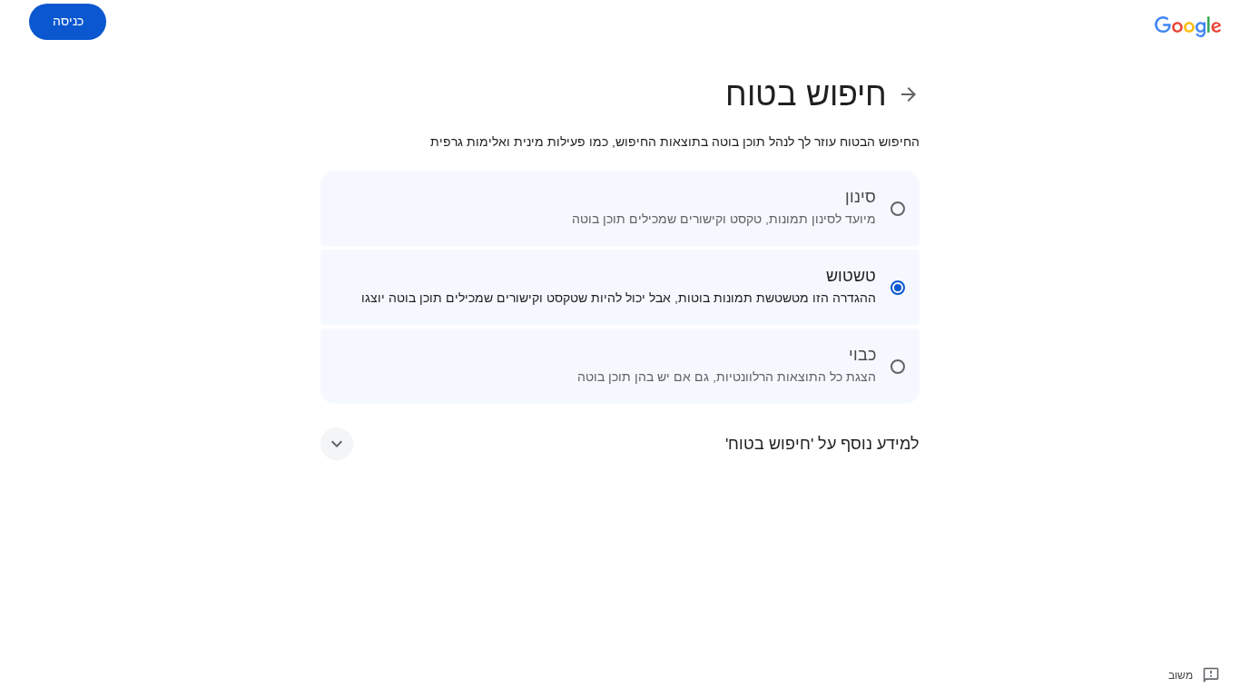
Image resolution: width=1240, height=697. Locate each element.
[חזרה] (903, 94)
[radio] (620, 208)
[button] (620, 444)
